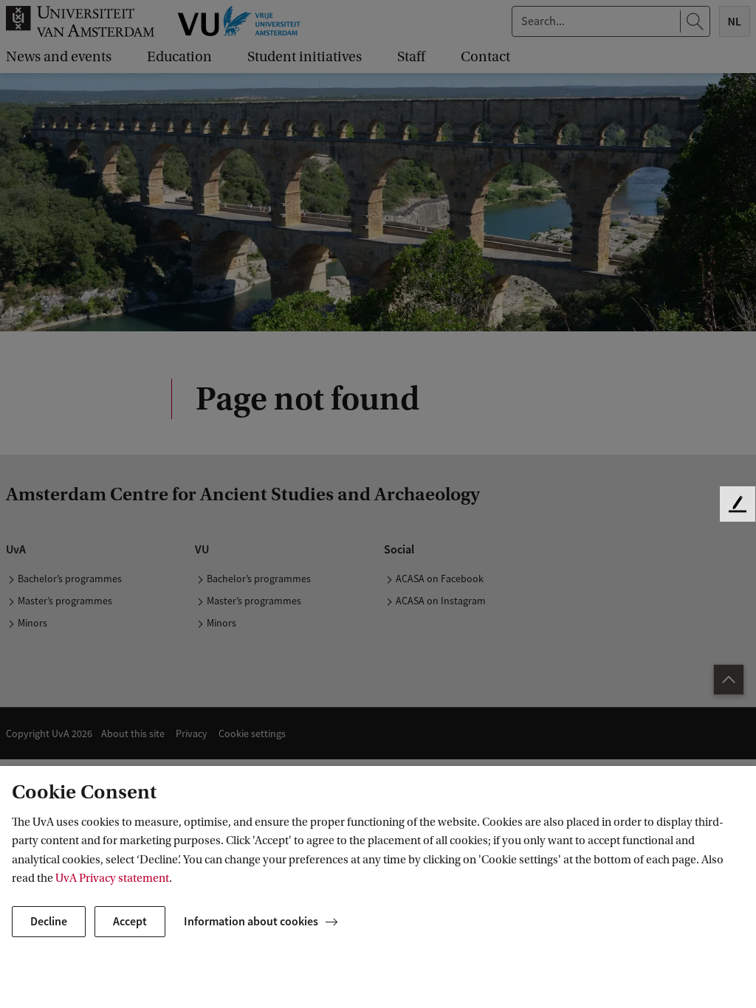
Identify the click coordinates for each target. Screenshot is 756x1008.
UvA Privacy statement (112, 878)
